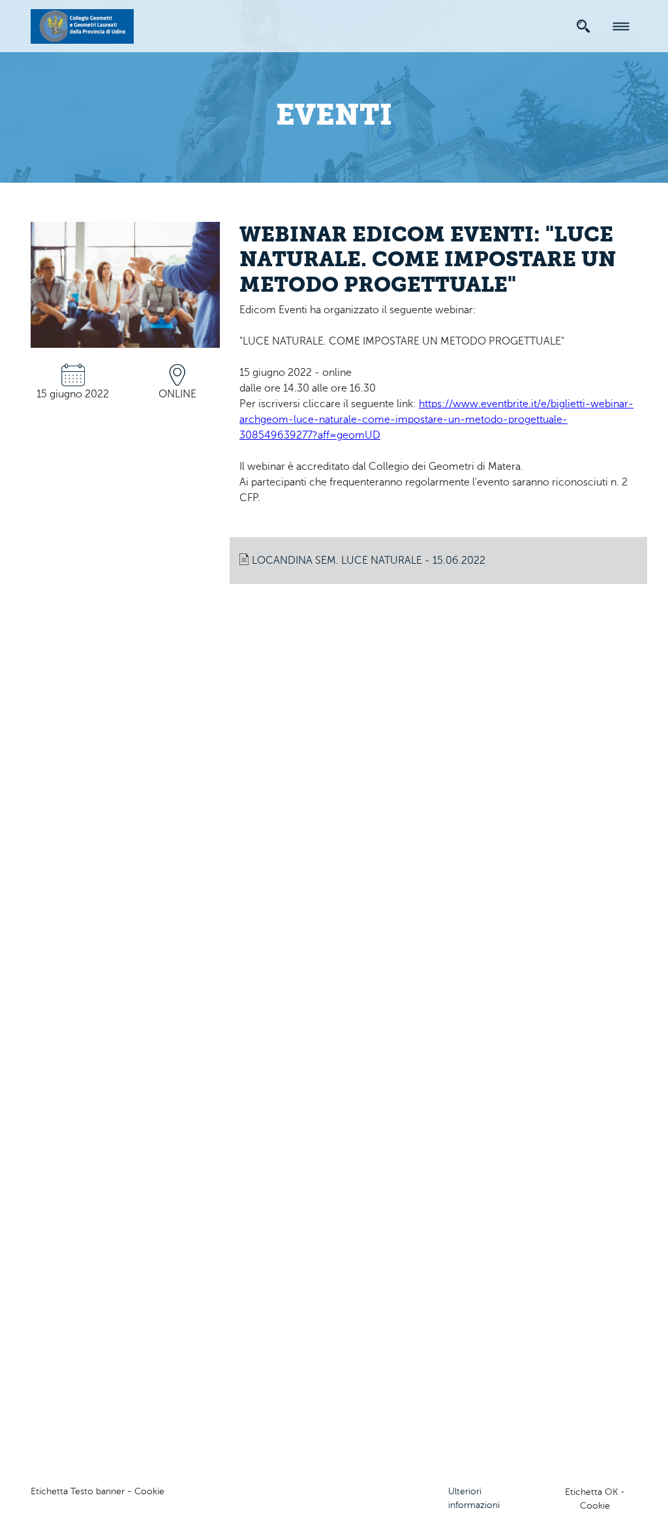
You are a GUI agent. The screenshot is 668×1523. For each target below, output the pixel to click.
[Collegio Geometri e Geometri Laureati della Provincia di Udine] (82, 24)
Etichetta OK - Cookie (595, 1499)
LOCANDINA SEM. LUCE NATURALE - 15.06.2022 (368, 560)
